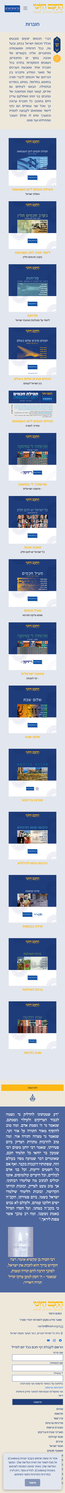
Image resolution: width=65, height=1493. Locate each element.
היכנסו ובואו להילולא (33, 863)
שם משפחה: (56, 1363)
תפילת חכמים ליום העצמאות (32, 189)
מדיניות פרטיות (54, 1423)
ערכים (59, 1441)
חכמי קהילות (55, 1437)
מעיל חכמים (32, 610)
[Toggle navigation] (25, 8)
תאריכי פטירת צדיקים (50, 1432)
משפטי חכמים (55, 1450)
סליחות (32, 315)
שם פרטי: (58, 1352)
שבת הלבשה (32, 1052)
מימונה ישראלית (32, 673)
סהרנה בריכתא (32, 800)
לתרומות (32, 1088)
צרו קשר (58, 1418)
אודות (59, 1409)
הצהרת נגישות (54, 1427)
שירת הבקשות (32, 926)
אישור (32, 1482)
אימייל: (58, 1373)
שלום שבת (32, 737)
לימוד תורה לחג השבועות (32, 252)
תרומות (58, 1413)
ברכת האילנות (32, 989)
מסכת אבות (32, 547)
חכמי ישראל (56, 1446)
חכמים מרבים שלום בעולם (32, 378)
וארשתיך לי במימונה (32, 484)
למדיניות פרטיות (54, 1387)
